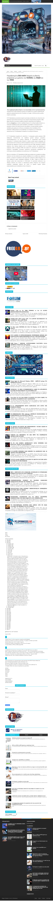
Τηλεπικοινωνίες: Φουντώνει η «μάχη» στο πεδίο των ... (17, 559)
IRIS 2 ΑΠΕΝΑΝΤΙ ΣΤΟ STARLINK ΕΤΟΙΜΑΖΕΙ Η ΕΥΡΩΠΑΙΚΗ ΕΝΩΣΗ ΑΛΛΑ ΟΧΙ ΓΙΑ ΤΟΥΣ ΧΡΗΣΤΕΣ (29, 472)
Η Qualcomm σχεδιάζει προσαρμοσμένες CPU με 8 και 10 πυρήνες (17, 643)
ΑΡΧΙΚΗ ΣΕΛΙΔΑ (8, 682)
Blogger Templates (5, 898)
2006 (8, 629)
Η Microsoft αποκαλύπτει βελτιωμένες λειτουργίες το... (17, 586)
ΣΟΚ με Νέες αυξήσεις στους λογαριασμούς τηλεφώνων (17, 587)
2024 (8, 542)
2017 (8, 615)
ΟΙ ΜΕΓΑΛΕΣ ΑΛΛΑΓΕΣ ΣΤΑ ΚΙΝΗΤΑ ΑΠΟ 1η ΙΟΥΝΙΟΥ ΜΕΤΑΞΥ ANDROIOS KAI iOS (41, 880)
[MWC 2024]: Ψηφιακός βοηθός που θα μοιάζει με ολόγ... (18, 597)
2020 (8, 612)
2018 (8, 614)
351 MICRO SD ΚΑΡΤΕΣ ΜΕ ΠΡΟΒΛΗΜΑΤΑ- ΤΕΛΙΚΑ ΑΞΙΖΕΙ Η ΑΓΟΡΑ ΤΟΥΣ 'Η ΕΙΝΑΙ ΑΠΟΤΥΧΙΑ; (29, 427)
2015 (8, 618)
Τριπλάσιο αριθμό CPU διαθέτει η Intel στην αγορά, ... (17, 558)
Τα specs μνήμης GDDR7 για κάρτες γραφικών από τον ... (18, 584)
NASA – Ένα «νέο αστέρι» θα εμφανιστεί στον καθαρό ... (18, 557)
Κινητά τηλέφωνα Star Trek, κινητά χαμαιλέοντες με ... (17, 601)
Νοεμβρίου (10, 545)
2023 (8, 608)
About (6, 533)
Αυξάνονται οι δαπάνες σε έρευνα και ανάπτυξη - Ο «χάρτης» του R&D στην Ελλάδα (21, 640)
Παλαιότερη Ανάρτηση (43, 233)
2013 (8, 620)
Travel (6, 676)
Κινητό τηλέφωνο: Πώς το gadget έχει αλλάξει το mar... (17, 595)
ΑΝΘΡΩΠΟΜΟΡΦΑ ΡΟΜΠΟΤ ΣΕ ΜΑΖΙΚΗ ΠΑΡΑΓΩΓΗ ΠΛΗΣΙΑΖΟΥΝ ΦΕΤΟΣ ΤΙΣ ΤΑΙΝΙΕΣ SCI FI (29, 481)
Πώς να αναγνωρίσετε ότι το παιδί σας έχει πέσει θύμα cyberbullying (41, 861)
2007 (8, 628)
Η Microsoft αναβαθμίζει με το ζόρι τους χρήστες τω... (17, 604)
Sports (6, 673)
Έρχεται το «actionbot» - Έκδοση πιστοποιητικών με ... (17, 578)
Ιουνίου (9, 551)
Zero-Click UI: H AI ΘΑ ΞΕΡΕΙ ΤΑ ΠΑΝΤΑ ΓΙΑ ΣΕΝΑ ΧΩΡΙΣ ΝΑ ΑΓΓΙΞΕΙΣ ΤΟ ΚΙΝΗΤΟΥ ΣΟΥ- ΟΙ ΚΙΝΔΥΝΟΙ (29, 398)
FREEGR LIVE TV (8, 678)
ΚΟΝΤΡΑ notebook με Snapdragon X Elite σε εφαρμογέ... (18, 591)
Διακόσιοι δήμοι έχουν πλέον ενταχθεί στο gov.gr (14, 642)
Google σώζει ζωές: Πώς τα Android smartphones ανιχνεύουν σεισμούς (18, 655)
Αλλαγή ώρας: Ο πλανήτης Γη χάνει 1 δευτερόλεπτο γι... (18, 556)
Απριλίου (9, 553)
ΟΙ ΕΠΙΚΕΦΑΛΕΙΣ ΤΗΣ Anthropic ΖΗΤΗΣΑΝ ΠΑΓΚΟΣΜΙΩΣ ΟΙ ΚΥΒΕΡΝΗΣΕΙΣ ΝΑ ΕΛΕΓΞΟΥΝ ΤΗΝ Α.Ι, (29, 414)
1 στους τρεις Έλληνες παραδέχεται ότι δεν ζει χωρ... (17, 567)
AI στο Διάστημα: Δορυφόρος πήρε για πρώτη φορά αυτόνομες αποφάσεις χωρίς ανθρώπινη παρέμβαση (24, 652)
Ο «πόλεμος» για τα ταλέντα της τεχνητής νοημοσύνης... (17, 575)
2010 (8, 624)
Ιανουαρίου (10, 607)
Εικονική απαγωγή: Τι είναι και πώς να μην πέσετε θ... (17, 603)
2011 (8, 623)
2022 (8, 609)
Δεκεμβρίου (9, 543)
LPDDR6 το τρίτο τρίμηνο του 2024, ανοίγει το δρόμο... (17, 573)
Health (6, 674)
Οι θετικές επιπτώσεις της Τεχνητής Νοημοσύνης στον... (17, 589)
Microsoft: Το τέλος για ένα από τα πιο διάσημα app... (17, 581)
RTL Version (7, 536)
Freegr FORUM (8, 679)
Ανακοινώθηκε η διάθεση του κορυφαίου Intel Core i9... (17, 570)
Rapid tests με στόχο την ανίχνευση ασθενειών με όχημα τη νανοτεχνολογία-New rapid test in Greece (41, 854)
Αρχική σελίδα (25, 233)
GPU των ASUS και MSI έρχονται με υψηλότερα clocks (40, 835)
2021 (8, 611)
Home (6, 532)
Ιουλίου (9, 550)
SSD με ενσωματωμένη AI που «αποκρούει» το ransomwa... (18, 580)
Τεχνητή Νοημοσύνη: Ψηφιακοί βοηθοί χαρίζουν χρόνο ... (18, 596)
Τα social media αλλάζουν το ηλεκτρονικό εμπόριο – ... (17, 562)
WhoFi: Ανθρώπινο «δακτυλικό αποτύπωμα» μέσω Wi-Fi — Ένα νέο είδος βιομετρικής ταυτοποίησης (24, 651)
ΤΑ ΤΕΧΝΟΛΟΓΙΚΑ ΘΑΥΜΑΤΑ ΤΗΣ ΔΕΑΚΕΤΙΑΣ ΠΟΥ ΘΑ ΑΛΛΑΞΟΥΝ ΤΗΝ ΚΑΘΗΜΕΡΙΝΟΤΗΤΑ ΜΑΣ (40, 887)
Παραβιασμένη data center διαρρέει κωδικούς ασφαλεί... (17, 590)
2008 (8, 626)
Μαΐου (9, 552)
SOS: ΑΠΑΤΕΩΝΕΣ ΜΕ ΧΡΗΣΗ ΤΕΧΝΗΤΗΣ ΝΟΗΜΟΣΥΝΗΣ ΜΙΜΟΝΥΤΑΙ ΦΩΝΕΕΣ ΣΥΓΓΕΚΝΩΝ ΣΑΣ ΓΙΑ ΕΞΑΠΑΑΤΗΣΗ (16, 831)
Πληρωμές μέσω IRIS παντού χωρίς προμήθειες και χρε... (18, 563)
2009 (8, 625)
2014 (8, 619)
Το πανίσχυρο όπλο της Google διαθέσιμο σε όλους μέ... (17, 568)
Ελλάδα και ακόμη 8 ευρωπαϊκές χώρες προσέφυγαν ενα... (18, 593)
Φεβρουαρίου (10, 606)
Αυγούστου (9, 548)
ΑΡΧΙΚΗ (6, 668)
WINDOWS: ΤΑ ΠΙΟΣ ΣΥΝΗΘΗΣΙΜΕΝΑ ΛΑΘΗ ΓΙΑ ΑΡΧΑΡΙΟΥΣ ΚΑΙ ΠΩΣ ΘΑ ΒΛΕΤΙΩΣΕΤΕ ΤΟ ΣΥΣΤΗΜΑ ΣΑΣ (29, 390)
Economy (7, 672)
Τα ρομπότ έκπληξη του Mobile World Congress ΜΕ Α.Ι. (17, 592)
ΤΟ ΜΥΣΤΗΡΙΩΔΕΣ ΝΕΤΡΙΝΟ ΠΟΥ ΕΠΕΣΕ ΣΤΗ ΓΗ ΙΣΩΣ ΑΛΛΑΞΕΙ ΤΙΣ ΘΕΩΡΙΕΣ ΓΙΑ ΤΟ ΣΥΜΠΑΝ (29, 505)
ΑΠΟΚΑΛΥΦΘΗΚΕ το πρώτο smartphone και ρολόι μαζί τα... (18, 600)
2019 (8, 613)
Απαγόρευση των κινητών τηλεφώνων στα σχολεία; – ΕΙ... (18, 564)
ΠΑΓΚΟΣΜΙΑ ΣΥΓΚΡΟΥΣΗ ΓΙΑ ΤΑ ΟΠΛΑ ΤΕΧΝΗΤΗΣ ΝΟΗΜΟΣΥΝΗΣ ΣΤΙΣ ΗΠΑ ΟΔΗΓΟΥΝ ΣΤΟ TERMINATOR (29, 497)
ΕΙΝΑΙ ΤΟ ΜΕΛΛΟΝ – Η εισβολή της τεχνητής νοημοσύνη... (18, 579)
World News (7, 669)
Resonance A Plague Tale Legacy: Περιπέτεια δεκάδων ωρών (16, 663)
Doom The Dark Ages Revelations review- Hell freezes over (16, 661)
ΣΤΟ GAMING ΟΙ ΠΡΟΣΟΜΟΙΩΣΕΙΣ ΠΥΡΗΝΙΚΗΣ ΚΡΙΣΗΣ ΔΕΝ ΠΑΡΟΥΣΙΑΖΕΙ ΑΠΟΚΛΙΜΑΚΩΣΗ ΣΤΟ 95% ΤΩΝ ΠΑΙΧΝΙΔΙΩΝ (29, 336)
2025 (8, 541)
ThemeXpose (15, 898)
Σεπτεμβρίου (10, 547)
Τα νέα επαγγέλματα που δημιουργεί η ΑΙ (15, 585)
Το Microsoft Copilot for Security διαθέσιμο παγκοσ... (17, 574)
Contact (6, 535)
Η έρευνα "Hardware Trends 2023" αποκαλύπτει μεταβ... (17, 582)
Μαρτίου (9, 554)
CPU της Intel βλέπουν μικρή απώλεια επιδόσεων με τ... (17, 565)
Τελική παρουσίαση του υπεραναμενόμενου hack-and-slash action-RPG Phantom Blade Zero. (22, 660)
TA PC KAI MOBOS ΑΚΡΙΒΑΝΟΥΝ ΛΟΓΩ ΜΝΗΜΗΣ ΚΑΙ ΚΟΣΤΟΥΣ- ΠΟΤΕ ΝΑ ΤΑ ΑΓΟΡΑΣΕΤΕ (29, 443)
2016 (8, 617)
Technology (7, 670)
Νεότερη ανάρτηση (8, 233)
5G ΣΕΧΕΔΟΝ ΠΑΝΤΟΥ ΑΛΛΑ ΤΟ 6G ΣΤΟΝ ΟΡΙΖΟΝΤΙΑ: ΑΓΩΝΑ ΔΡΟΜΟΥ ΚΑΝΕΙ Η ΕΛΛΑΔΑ (16, 837)
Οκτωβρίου (10, 546)
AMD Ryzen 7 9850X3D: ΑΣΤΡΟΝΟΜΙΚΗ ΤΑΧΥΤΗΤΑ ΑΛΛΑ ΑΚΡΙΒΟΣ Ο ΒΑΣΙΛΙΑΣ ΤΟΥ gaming (29, 344)
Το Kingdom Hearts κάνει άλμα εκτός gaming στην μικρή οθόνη (17, 665)
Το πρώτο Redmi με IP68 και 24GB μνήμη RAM (14, 644)
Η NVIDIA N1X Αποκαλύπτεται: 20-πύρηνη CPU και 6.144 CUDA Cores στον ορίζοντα (21, 649)
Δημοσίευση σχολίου (12, 228)
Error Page (48, 898)
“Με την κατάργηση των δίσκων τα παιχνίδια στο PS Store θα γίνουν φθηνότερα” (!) (21, 664)
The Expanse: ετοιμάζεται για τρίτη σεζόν (41, 866)
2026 (8, 540)
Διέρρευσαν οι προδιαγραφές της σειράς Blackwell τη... (17, 576)
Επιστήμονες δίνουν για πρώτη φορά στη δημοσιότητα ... (18, 569)
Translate (14, 815)
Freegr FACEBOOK (8, 681)
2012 (8, 621)
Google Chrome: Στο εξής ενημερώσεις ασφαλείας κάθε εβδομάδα (17, 639)
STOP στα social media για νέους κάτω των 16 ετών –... (18, 602)
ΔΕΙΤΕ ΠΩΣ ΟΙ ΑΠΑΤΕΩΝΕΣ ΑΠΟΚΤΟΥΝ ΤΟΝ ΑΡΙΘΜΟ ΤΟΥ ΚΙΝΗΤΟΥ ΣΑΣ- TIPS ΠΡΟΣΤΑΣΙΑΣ (41, 874)
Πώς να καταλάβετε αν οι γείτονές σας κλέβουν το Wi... (17, 598)
